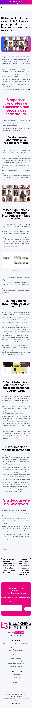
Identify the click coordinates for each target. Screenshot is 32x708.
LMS (6, 292)
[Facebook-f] (17, 635)
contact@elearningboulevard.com (16, 647)
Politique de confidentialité (10, 698)
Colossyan (19, 67)
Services (16, 655)
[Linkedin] (11, 635)
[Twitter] (14, 635)
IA (1, 15)
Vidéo (4, 15)
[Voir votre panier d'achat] (30, 7)
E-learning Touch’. (21, 694)
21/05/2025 (4, 33)
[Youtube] (20, 635)
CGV (16, 700)
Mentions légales (24, 698)
